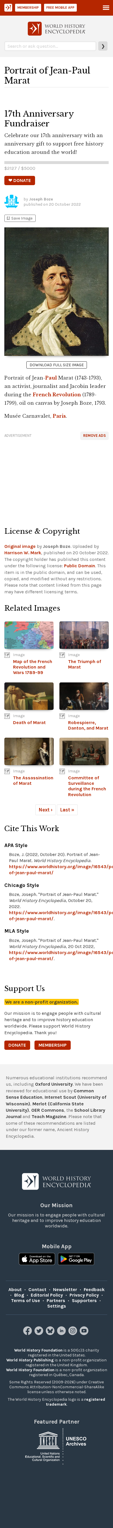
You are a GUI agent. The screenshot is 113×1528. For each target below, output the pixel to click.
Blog (19, 1295)
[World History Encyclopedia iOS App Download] (37, 1259)
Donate (17, 1045)
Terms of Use (25, 1300)
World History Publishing (30, 1360)
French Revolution (57, 394)
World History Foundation (38, 1350)
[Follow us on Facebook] (28, 1333)
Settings (56, 1306)
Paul (51, 378)
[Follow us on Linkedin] (62, 1333)
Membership (28, 7)
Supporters (84, 1300)
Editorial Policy (47, 1295)
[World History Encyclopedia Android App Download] (76, 1259)
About (15, 1289)
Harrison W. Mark (22, 552)
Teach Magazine (49, 1116)
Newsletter (65, 1289)
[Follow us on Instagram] (73, 1333)
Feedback (94, 1289)
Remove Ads (94, 435)
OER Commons (47, 1110)
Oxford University (54, 1084)
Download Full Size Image (57, 364)
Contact (37, 1289)
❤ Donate (19, 180)
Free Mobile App (60, 7)
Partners (56, 1300)
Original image (20, 546)
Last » (67, 810)
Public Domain (79, 565)
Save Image (19, 218)
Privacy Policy (84, 1295)
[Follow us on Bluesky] (51, 1333)
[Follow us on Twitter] (39, 1333)
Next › (45, 810)
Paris (59, 416)
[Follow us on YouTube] (85, 1333)
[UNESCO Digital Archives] (56, 1445)
